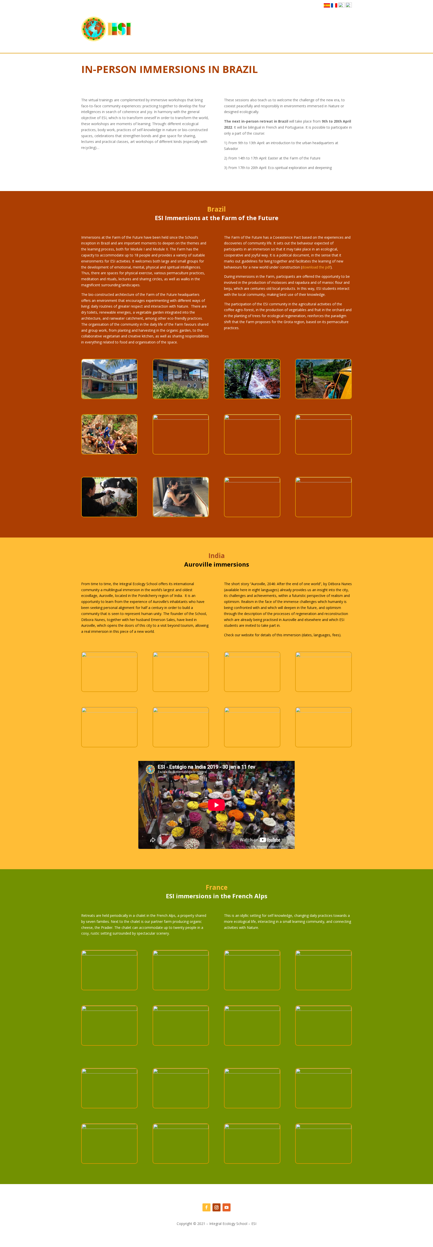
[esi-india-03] (252, 655)
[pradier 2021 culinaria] (109, 1072)
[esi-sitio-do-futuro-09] (109, 452)
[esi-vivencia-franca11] (323, 954)
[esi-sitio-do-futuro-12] (323, 418)
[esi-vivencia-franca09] (180, 954)
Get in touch (342, 28)
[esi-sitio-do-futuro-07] (109, 397)
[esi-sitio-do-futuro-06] (180, 397)
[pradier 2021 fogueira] (252, 1072)
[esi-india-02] (180, 655)
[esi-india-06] (180, 711)
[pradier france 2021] (180, 1127)
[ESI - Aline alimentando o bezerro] (109, 515)
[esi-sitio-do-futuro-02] (323, 397)
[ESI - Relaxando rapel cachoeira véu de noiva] (252, 481)
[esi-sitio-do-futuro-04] (252, 397)
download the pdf (316, 267)
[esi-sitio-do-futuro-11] (252, 418)
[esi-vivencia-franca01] (109, 1009)
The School (196, 28)
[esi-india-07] (252, 711)
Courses (222, 28)
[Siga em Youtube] (227, 1207)
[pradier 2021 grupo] (323, 1072)
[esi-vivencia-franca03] (180, 1009)
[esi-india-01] (109, 655)
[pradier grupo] (252, 1127)
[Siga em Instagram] (216, 1207)
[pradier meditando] (323, 1127)
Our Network (310, 28)
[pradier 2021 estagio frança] (180, 1072)
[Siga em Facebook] (206, 1207)
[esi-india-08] (323, 711)
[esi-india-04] (323, 655)
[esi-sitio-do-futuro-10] (180, 418)
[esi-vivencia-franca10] (109, 954)
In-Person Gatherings (273, 28)
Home (176, 28)
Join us (244, 28)
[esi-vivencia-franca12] (252, 954)
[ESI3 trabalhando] (323, 481)
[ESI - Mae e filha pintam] (180, 515)
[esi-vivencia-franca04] (252, 1009)
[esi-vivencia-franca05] (323, 1009)
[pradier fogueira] (109, 1127)
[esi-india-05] (109, 711)
